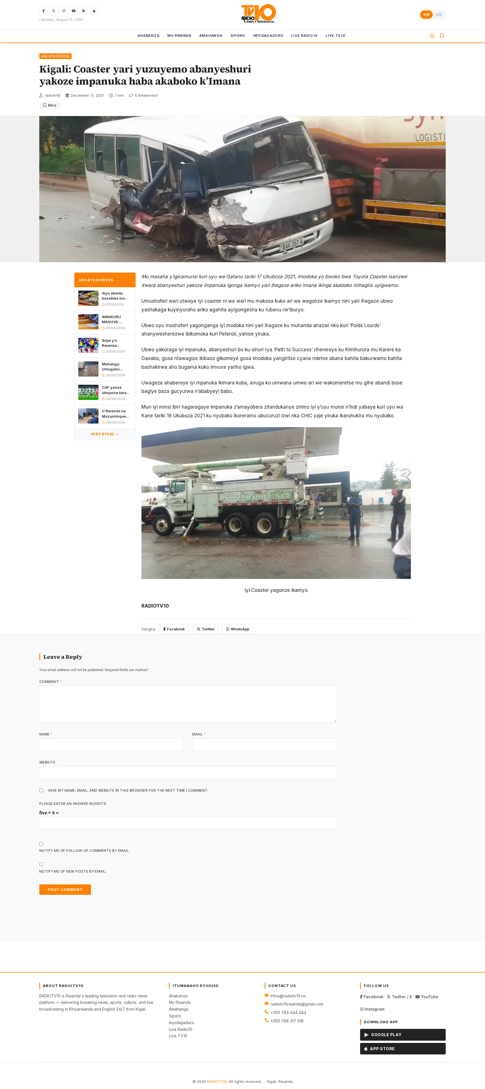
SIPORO (237, 35)
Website (47, 762)
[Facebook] (43, 11)
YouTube (429, 996)
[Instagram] (64, 11)
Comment (50, 682)
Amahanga (178, 1009)
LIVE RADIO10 (304, 35)
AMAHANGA (211, 35)
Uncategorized (55, 56)
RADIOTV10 (217, 1081)
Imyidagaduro (181, 1022)
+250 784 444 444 (288, 1012)
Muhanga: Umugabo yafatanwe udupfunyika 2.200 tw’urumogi (113, 366)
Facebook (176, 629)
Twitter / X (401, 996)
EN (438, 14)
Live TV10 (178, 1035)
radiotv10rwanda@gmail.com (297, 1004)
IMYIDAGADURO (268, 35)
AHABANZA (148, 35)
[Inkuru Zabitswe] (442, 36)
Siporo (175, 1015)
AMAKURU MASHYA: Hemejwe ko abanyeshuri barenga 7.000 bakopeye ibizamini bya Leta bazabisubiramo (116, 319)
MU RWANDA (179, 35)
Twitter (208, 629)
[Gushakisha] (432, 36)
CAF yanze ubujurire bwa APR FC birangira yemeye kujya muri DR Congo (115, 390)
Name (46, 734)
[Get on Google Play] (84, 11)
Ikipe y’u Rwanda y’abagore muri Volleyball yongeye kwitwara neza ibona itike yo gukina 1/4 (115, 343)
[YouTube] (74, 11)
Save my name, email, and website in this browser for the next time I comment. (128, 790)
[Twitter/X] (53, 11)
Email (199, 734)
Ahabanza (178, 995)
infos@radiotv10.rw (288, 995)
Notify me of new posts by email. (73, 871)
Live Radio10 (180, 1029)
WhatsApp (240, 629)
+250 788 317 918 (287, 1020)
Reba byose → (105, 434)
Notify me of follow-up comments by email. (84, 850)
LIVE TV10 (335, 35)
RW (426, 14)
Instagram (374, 1009)
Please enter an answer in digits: (73, 804)
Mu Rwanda (180, 1002)
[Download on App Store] (94, 11)
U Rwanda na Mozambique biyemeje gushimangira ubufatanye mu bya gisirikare (115, 413)
